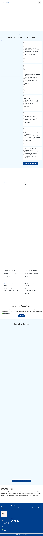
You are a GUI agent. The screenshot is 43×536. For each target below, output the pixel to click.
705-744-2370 (6, 526)
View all (21, 315)
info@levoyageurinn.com (8, 530)
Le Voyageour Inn (21, 534)
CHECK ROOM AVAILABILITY (30, 163)
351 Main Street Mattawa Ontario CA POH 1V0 (7, 522)
